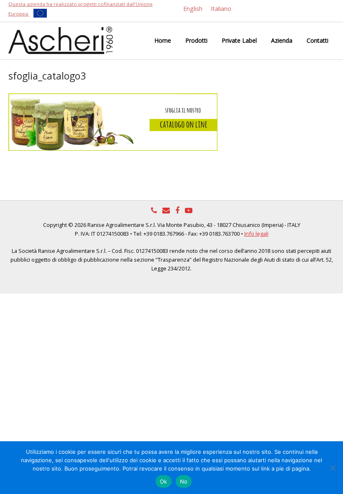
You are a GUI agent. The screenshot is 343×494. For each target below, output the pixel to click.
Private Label (239, 40)
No (184, 481)
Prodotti (196, 40)
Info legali (256, 233)
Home (162, 40)
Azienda (281, 40)
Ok (163, 481)
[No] (332, 467)
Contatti (317, 40)
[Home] (60, 40)
